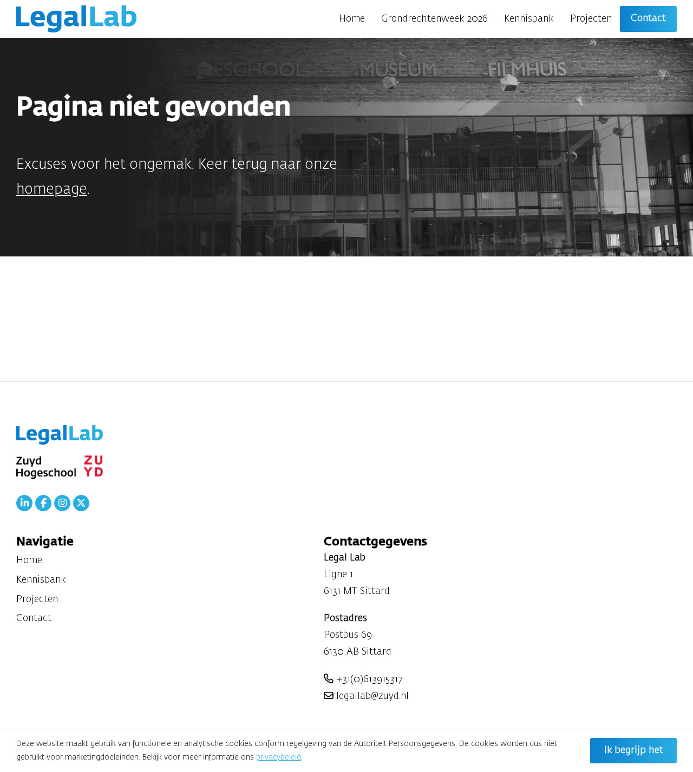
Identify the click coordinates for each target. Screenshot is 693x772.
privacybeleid (278, 757)
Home (352, 19)
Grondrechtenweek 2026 (434, 19)
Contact (648, 18)
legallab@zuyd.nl (371, 696)
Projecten (591, 19)
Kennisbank (529, 19)
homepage (51, 189)
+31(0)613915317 (368, 679)
